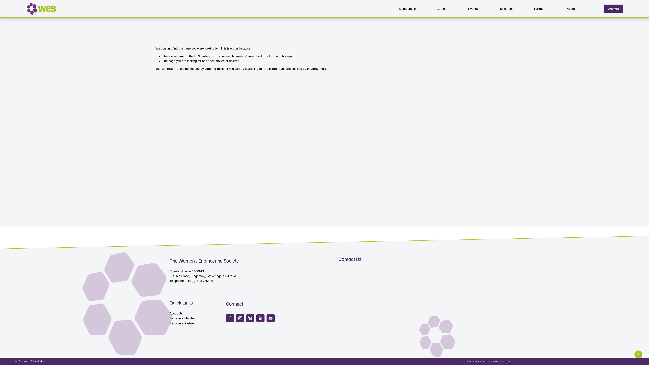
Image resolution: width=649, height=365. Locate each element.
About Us (176, 313)
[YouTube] (271, 318)
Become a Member (183, 318)
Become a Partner (182, 323)
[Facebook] (230, 318)
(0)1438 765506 (202, 281)
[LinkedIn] (260, 318)
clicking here (214, 68)
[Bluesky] (250, 318)
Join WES (614, 8)
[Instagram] (240, 318)
